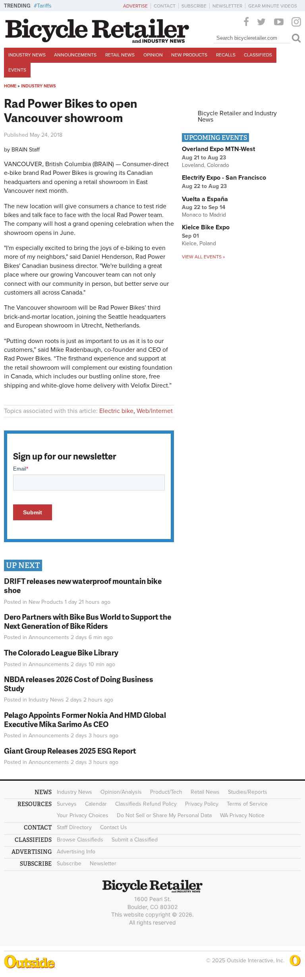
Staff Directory (74, 827)
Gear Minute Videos (272, 6)
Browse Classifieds (80, 839)
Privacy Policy (201, 804)
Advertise (135, 6)
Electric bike (116, 411)
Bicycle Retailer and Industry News (237, 116)
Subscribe (194, 6)
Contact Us (113, 827)
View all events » (203, 257)
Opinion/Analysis (121, 792)
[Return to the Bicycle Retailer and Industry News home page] (97, 41)
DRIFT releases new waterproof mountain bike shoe (83, 585)
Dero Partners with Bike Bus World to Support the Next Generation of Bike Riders (87, 621)
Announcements (75, 55)
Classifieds (258, 55)
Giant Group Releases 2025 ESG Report (70, 750)
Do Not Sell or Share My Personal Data (164, 815)
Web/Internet (155, 411)
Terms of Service (247, 804)
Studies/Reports (247, 792)
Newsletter (227, 6)
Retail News (120, 55)
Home (10, 86)
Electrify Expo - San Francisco (224, 178)
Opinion (153, 55)
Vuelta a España (205, 199)
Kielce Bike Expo (206, 227)
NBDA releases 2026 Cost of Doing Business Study (78, 684)
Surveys (67, 804)
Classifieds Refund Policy (146, 804)
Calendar (96, 804)
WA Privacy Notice (242, 815)
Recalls (226, 55)
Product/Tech (166, 792)
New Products (189, 55)
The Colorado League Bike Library (61, 652)
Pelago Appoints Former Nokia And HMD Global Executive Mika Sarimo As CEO (85, 719)
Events (17, 70)
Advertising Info (76, 851)
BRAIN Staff (26, 149)
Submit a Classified (135, 839)
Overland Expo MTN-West (218, 149)
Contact (165, 6)
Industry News (27, 55)
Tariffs (44, 5)
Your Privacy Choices (82, 815)
